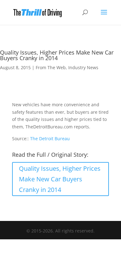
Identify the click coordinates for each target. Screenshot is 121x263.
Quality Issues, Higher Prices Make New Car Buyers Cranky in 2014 (60, 179)
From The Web (51, 67)
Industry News (83, 67)
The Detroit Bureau (50, 138)
